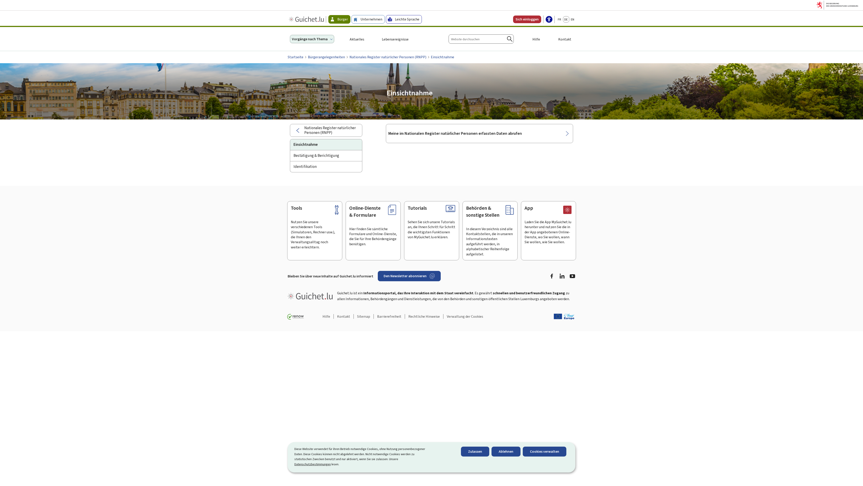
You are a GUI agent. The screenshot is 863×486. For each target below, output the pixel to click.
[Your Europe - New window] (564, 316)
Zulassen (475, 451)
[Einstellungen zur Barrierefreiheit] (549, 20)
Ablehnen (506, 451)
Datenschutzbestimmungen (312, 464)
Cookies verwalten (544, 451)
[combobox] (481, 39)
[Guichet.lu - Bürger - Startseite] (307, 19)
